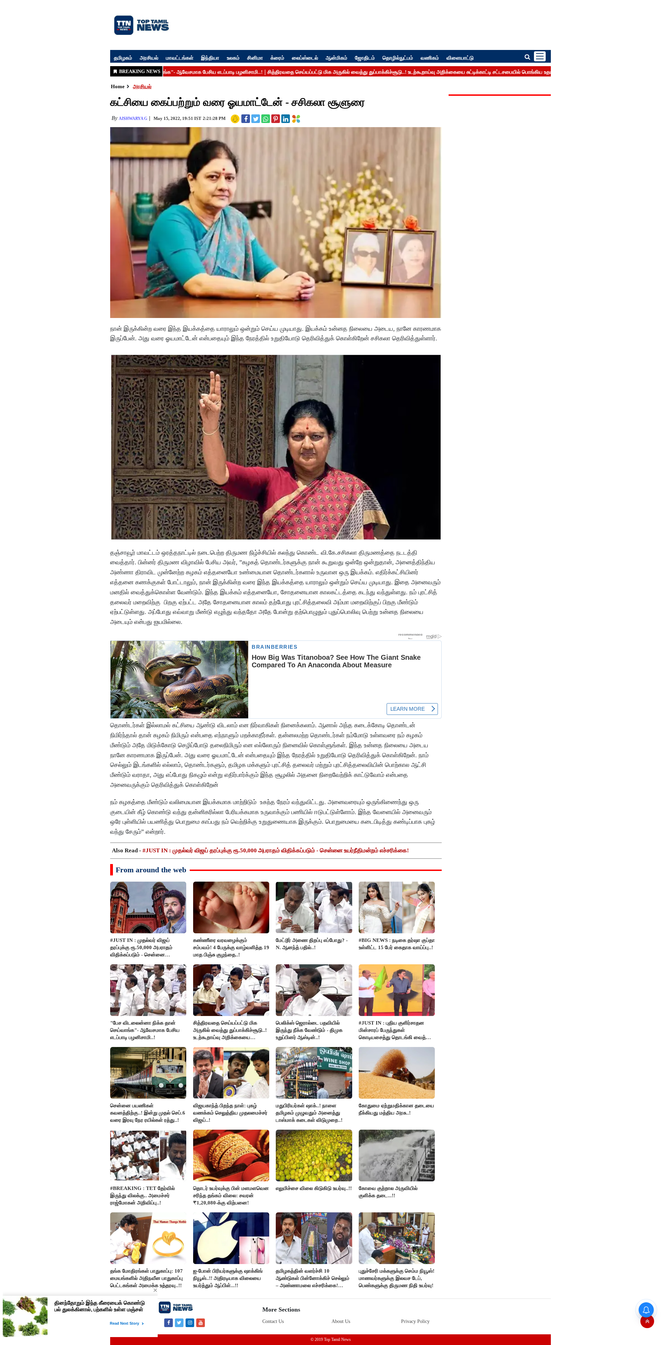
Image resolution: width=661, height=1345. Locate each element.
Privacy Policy (415, 1321)
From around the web (151, 869)
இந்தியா (210, 57)
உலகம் (233, 57)
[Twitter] (179, 1322)
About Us (341, 1321)
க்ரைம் (277, 57)
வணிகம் (430, 57)
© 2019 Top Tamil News (331, 1339)
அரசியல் (149, 57)
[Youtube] (200, 1322)
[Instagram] (190, 1322)
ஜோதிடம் (365, 57)
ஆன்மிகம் (336, 57)
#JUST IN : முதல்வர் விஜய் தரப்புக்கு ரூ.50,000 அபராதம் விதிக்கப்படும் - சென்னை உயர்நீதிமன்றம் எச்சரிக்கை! (276, 850)
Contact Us (273, 1321)
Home (118, 86)
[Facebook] (168, 1322)
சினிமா (255, 57)
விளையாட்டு (460, 57)
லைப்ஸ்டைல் (305, 57)
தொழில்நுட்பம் (397, 57)
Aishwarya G (133, 118)
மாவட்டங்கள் (179, 57)
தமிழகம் (123, 57)
